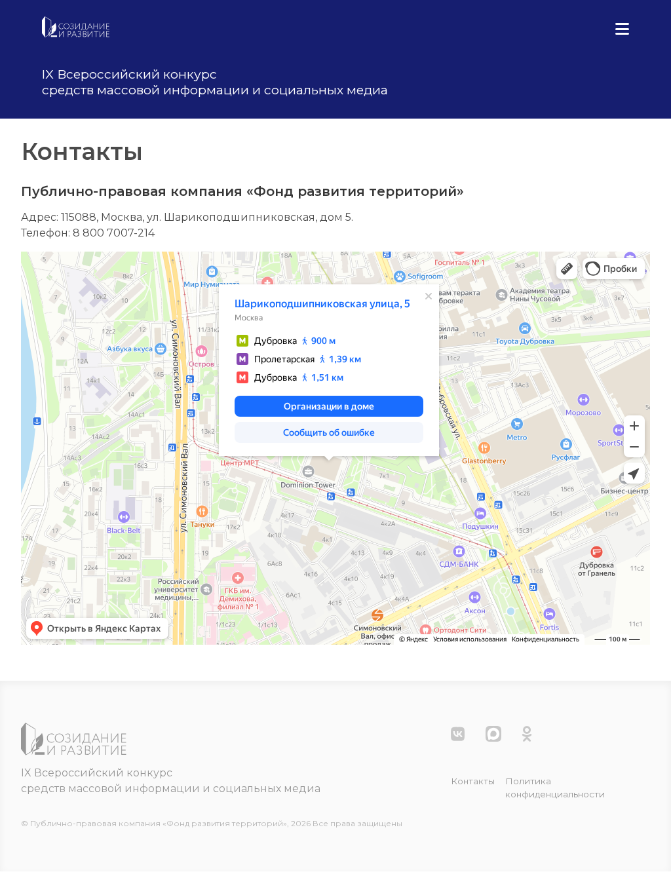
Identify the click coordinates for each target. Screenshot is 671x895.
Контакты (473, 781)
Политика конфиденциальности (555, 787)
